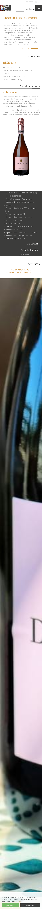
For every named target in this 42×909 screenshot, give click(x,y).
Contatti (29, 2)
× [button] (40, 894)
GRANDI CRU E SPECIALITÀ (21, 270)
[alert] (21, 900)
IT (36, 2)
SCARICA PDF (24, 255)
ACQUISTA (25, 49)
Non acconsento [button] (29, 905)
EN (39, 2)
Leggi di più (17, 901)
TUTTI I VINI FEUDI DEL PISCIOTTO (18, 272)
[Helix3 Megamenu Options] (38, 8)
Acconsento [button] (10, 905)
